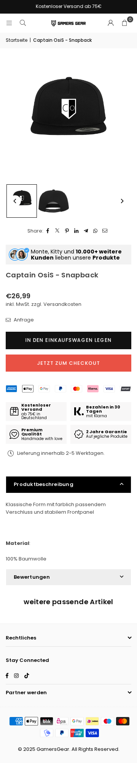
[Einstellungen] (111, 23)
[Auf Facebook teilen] (48, 231)
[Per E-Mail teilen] (105, 231)
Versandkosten (62, 304)
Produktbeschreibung (43, 484)
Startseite (16, 40)
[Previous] (15, 201)
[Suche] (23, 23)
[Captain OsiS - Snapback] (22, 201)
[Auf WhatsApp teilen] (96, 231)
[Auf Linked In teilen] (77, 231)
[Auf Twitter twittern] (58, 231)
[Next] (121, 201)
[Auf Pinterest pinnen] (67, 231)
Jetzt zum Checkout (68, 363)
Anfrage (23, 319)
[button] (124, 23)
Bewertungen (32, 577)
